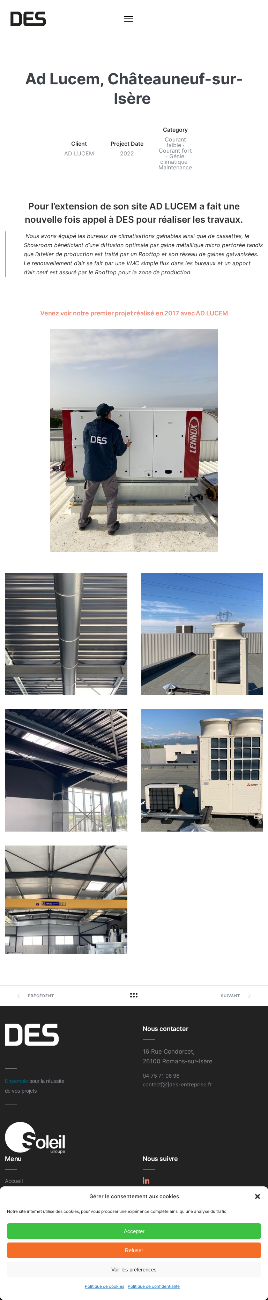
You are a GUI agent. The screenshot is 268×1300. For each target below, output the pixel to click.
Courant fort (175, 150)
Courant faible (175, 142)
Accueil (14, 1181)
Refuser (134, 1250)
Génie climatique (173, 159)
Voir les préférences (134, 1269)
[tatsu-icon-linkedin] (146, 1180)
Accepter (134, 1231)
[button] (257, 1196)
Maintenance (175, 167)
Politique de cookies (104, 1286)
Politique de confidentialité (154, 1286)
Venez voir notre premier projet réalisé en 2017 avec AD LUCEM (134, 313)
